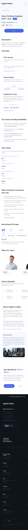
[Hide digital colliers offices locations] (14, 454)
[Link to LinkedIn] (14, 448)
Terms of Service (6, 518)
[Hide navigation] (14, 438)
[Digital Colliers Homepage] (7, 4)
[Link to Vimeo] (16, 448)
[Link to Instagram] (19, 448)
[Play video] (14, 353)
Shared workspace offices (9, 71)
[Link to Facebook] (11, 448)
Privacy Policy (13, 518)
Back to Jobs (6, 10)
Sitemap (4, 520)
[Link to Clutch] (9, 448)
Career (20, 386)
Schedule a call (9, 386)
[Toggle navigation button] (25, 3)
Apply (14, 30)
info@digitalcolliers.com (8, 420)
